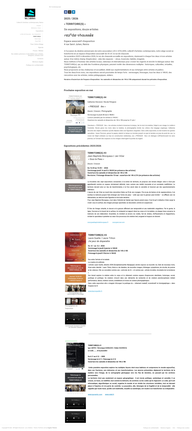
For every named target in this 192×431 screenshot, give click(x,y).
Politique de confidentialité (151, 428)
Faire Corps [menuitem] (38, 39)
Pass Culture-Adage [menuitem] (36, 44)
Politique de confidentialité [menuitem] (34, 65)
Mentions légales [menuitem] (37, 62)
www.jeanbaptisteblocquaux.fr (98, 222)
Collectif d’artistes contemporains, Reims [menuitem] (30, 22)
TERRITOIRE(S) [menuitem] (37, 36)
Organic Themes (52, 428)
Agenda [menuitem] (40, 47)
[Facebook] (65, 12)
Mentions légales (165, 428)
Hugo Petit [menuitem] (38, 41)
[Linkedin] (73, 12)
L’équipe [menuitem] (38, 25)
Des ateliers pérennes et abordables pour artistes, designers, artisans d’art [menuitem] (27, 54)
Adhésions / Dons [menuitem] (36, 28)
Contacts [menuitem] (40, 59)
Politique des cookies (183, 428)
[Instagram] (69, 12)
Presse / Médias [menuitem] (38, 51)
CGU (173, 428)
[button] (67, 288)
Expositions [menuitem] (39, 31)
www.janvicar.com (118, 222)
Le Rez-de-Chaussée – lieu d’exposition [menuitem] (30, 34)
